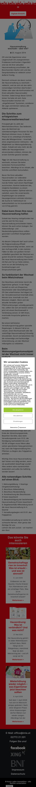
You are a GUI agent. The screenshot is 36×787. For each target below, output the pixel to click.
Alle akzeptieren (18, 410)
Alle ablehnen (18, 415)
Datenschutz (14, 427)
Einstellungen (18, 421)
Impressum (22, 427)
